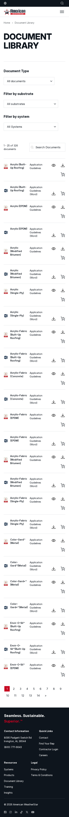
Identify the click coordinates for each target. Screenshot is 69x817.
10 (7, 695)
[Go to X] (27, 812)
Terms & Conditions (42, 775)
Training (8, 786)
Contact (43, 737)
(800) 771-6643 (13, 747)
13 (30, 695)
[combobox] (28, 104)
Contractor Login (48, 749)
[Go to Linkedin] (16, 812)
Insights (8, 792)
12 (22, 695)
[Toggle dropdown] (5, 3)
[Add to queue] (62, 174)
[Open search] (62, 3)
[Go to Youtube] (32, 812)
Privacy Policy (39, 769)
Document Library (14, 781)
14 (38, 695)
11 (15, 695)
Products (9, 775)
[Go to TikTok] (21, 812)
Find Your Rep (46, 743)
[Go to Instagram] (10, 812)
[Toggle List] (55, 104)
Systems (8, 769)
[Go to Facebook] (5, 812)
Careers (43, 755)
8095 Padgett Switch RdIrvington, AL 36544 (18, 739)
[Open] (62, 11)
